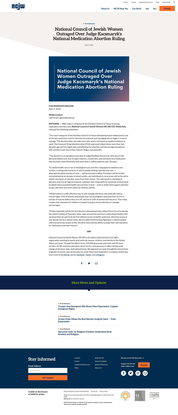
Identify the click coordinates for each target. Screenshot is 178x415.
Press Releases (90, 23)
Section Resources (101, 364)
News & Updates (101, 361)
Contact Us (94, 391)
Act (154, 8)
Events (133, 2)
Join (147, 8)
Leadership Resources (146, 2)
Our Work (136, 8)
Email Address (34, 366)
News (157, 2)
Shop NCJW (166, 2)
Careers (125, 2)
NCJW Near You (121, 8)
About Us (105, 8)
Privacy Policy (104, 391)
